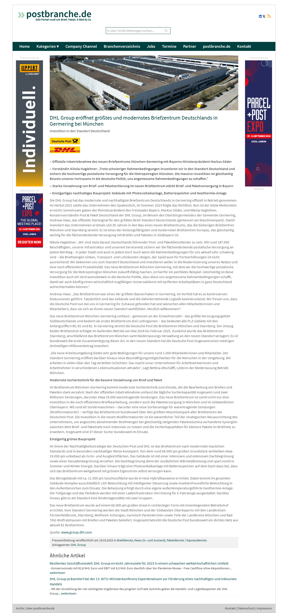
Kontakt (244, 46)
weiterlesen (57, 573)
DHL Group (78, 545)
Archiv (20, 608)
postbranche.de (216, 46)
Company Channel (81, 46)
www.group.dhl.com (76, 532)
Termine (169, 46)
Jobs (151, 46)
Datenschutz (246, 608)
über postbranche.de (40, 608)
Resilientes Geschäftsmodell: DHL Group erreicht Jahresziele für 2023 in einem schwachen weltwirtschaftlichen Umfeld (139, 563)
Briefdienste (125, 540)
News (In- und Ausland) (149, 540)
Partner (189, 46)
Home (24, 46)
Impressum (264, 608)
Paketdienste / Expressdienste (187, 540)
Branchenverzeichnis (122, 46)
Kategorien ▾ (47, 46)
